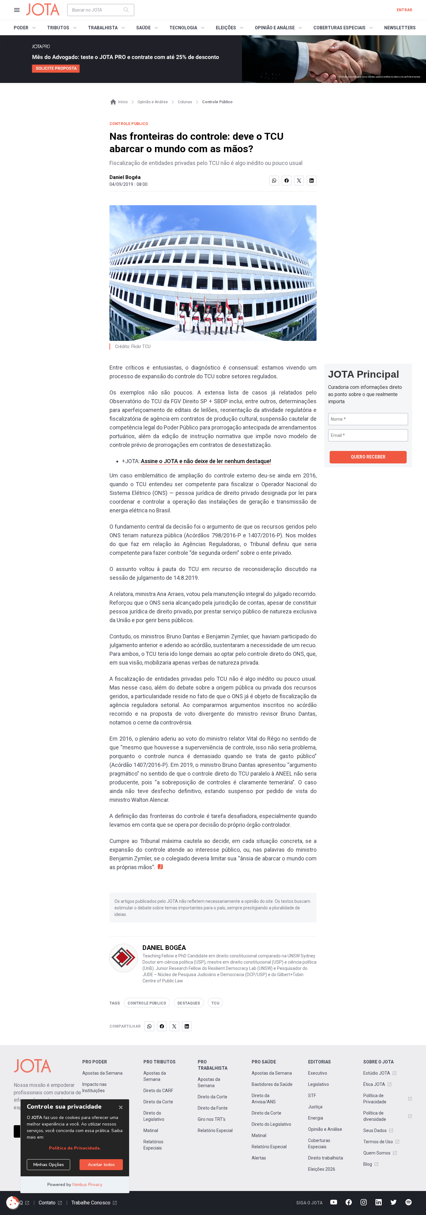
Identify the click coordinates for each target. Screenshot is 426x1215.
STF (312, 1095)
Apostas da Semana (102, 1073)
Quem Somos (376, 1152)
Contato (47, 1203)
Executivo (317, 1073)
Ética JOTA (374, 1084)
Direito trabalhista (325, 1157)
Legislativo (318, 1084)
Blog (367, 1164)
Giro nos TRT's (211, 1119)
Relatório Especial (215, 1130)
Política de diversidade (374, 1116)
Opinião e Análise (325, 1129)
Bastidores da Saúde (272, 1084)
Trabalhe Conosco (90, 1203)
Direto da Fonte (213, 1108)
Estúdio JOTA (376, 1073)
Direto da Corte (158, 1101)
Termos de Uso (378, 1141)
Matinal (150, 1130)
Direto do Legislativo (153, 1116)
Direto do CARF (158, 1090)
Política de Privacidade (374, 1098)
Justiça (315, 1106)
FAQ (18, 1203)
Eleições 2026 (321, 1169)
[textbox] (97, 10)
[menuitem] (25, 27)
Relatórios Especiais (153, 1144)
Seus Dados (375, 1130)
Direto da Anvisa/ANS (264, 1098)
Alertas (259, 1157)
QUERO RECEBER (368, 456)
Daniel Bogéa (125, 177)
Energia (315, 1118)
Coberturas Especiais (319, 1143)
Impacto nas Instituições (94, 1087)
